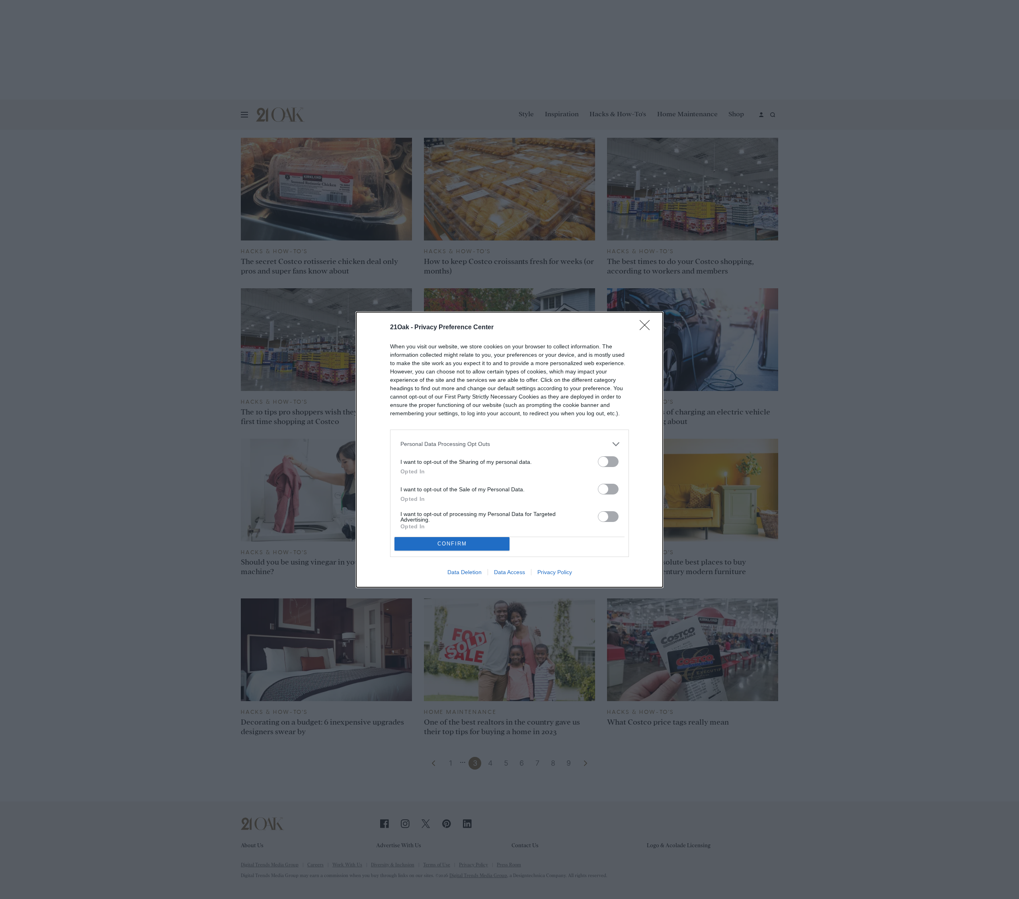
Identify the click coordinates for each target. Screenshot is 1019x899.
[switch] (608, 461)
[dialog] (509, 449)
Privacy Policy (554, 572)
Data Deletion (464, 572)
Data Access (509, 572)
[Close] (647, 327)
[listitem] (509, 444)
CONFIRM (452, 544)
